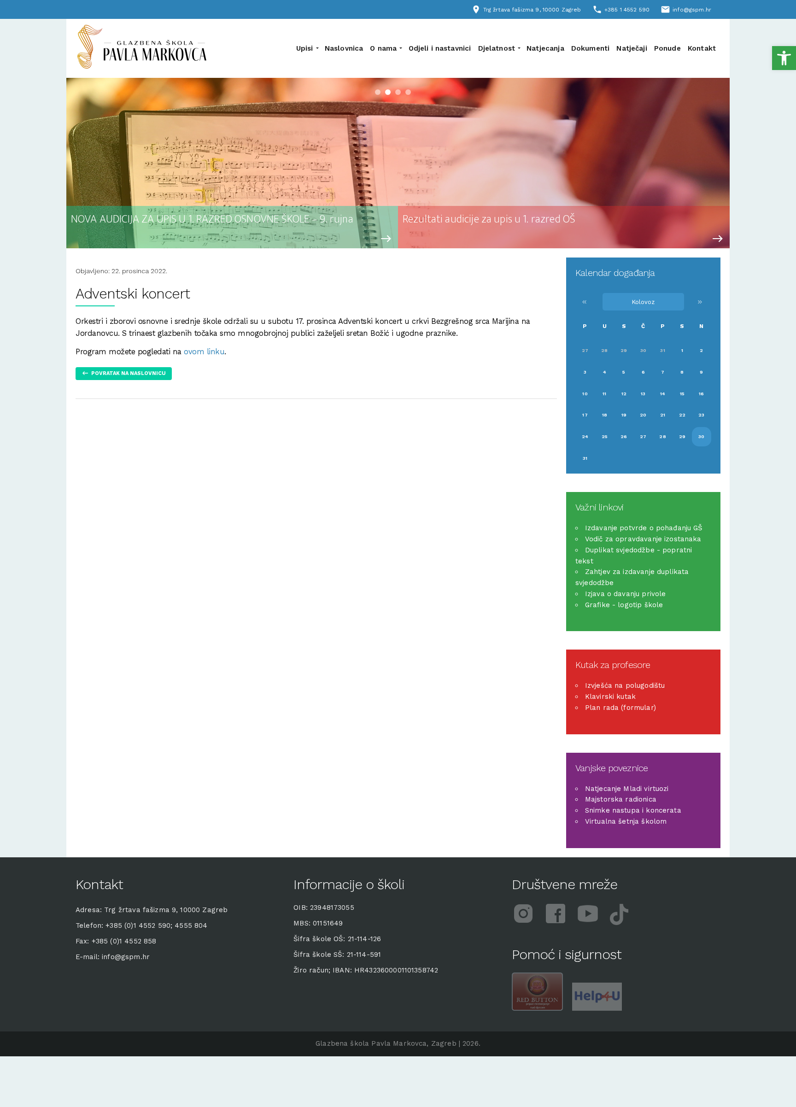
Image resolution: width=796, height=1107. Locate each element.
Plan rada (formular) (620, 707)
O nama (383, 48)
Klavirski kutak (610, 696)
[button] (784, 58)
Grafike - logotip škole (624, 605)
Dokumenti (590, 48)
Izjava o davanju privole (625, 594)
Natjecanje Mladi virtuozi (627, 789)
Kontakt (702, 48)
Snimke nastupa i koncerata (633, 810)
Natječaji (631, 48)
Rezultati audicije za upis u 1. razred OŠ (489, 219)
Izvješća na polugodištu (625, 685)
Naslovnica (344, 48)
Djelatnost (496, 48)
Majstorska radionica (620, 799)
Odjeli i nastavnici (440, 48)
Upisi (304, 48)
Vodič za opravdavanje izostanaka (643, 539)
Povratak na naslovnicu (128, 373)
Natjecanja (545, 48)
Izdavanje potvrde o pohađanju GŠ (644, 528)
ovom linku (204, 351)
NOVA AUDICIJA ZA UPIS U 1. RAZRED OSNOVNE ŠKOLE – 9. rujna (212, 219)
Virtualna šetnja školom (626, 821)
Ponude (667, 48)
